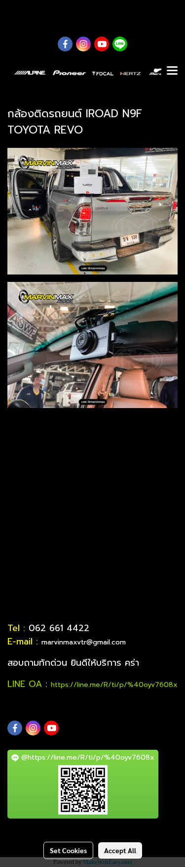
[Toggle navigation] (172, 71)
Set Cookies (68, 850)
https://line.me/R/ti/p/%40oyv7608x (114, 685)
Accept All (120, 850)
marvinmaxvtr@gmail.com (83, 642)
